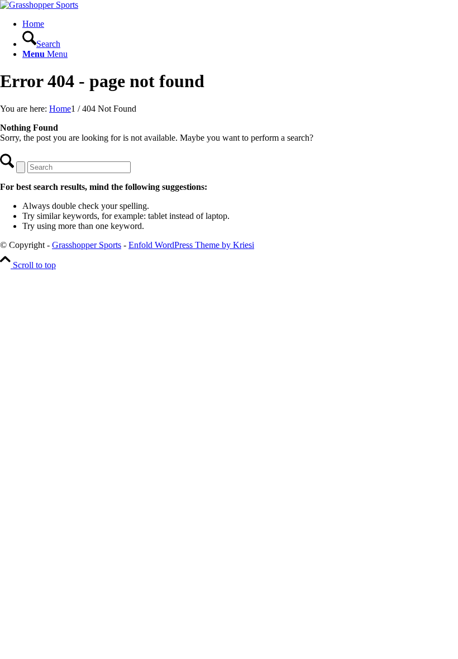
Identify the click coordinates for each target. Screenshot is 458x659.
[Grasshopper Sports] (39, 4)
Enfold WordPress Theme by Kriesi (191, 245)
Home (33, 23)
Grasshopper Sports (86, 245)
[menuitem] (240, 39)
